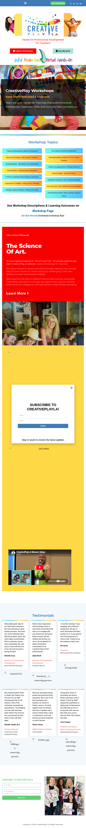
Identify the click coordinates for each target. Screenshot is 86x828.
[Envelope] (80, 3)
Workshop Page (43, 211)
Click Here (29, 215)
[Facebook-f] (70, 3)
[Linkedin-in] (74, 3)
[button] (25, 3)
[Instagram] (77, 3)
